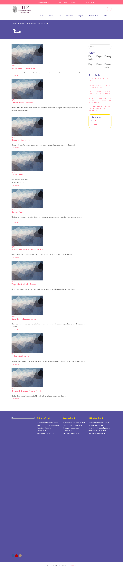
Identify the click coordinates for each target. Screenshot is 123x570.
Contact (105, 16)
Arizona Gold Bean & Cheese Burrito (27, 249)
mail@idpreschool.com (43, 2)
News (95, 120)
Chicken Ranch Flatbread (22, 102)
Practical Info (93, 16)
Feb (13, 65)
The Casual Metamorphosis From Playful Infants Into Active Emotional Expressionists (100, 108)
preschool (16, 75)
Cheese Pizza (17, 212)
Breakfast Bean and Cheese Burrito (27, 391)
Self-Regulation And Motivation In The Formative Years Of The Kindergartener (100, 92)
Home (42, 16)
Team (60, 16)
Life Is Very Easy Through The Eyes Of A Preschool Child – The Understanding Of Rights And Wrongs (100, 100)
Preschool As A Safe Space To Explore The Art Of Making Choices (99, 86)
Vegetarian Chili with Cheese (24, 284)
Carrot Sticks (17, 174)
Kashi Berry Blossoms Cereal (24, 318)
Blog (95, 124)
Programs (81, 16)
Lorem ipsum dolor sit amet (23, 67)
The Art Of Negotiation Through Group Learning (99, 79)
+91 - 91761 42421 (89, 2)
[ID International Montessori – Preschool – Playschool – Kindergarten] (21, 8)
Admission (69, 16)
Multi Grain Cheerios (20, 356)
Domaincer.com (72, 565)
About (51, 16)
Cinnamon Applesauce (21, 140)
